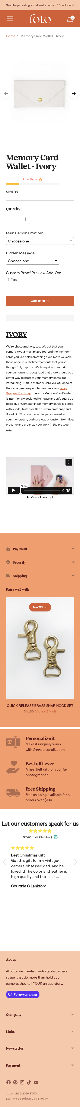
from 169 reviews (37, 837)
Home (10, 36)
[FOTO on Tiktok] (29, 1083)
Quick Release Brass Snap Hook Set (40, 706)
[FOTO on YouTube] (35, 1083)
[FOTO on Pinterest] (15, 1083)
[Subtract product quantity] (10, 219)
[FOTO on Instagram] (22, 1083)
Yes (14, 279)
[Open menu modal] (10, 19)
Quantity (13, 209)
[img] (40, 831)
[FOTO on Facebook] (8, 1083)
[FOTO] (40, 18)
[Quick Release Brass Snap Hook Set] (40, 648)
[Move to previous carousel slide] (6, 93)
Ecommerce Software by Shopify (27, 1098)
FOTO (33, 1093)
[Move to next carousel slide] (74, 93)
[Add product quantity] (25, 219)
